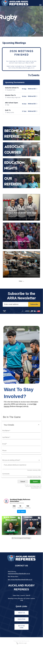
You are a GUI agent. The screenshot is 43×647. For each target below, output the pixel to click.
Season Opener (11, 270)
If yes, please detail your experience (15, 465)
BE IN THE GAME (21, 626)
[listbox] (21, 460)
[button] (21, 425)
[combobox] (21, 430)
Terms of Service (35, 487)
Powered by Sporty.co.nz (21, 641)
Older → (21, 281)
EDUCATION (21, 619)
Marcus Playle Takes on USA (17, 241)
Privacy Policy (36, 486)
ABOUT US (21, 612)
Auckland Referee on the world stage (21, 213)
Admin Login (22, 643)
